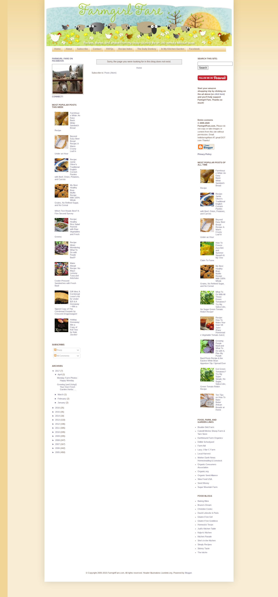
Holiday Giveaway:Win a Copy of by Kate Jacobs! (75, 327)
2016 (57, 408)
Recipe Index (125, 49)
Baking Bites (203, 501)
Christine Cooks (205, 509)
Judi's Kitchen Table (207, 528)
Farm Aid (202, 446)
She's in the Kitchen (207, 540)
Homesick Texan (205, 525)
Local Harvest (204, 453)
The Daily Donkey (146, 49)
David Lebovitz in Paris (208, 513)
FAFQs (109, 49)
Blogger (188, 573)
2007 (57, 444)
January (62, 402)
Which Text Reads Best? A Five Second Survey (67, 212)
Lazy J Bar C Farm (206, 450)
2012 (57, 424)
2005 (57, 452)
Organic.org (203, 471)
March (61, 394)
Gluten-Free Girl (205, 517)
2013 (57, 420)
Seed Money (203, 483)
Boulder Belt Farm (206, 427)
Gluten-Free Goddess (208, 521)
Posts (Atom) (110, 73)
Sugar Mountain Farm (207, 487)
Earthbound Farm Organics (210, 438)
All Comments (62, 356)
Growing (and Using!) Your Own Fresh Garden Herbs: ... (67, 387)
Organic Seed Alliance (208, 475)
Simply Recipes (205, 544)
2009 (57, 436)
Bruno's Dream (204, 505)
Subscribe (82, 49)
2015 (57, 412)
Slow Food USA (205, 479)
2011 (57, 428)
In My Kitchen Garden (172, 49)
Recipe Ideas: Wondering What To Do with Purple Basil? (75, 249)
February (62, 398)
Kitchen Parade (205, 536)
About (69, 49)
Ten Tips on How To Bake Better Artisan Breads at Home (220, 402)
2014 (57, 416)
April (60, 374)
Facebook (194, 49)
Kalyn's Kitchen (205, 532)
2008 (57, 440)
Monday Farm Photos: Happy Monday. (67, 379)
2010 (57, 432)
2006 (57, 448)
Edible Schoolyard (206, 442)
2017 (57, 371)
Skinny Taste (204, 548)
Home (57, 49)
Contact (97, 49)
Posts (59, 350)
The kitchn (202, 552)
